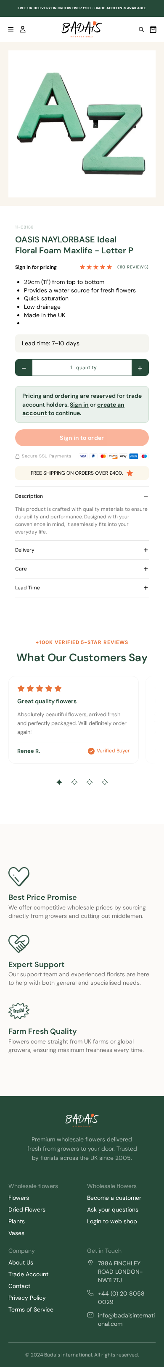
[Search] (141, 29)
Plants (16, 1221)
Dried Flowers (26, 1209)
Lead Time (27, 587)
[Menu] (11, 29)
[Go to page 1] (59, 782)
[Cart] (153, 29)
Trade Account (28, 1274)
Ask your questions (112, 1209)
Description (29, 496)
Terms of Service (30, 1309)
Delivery (24, 550)
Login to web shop (112, 1221)
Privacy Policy (27, 1297)
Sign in (79, 404)
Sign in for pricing (36, 267)
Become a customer (114, 1197)
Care (21, 568)
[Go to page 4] (105, 782)
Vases (16, 1233)
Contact (19, 1286)
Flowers (18, 1197)
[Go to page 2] (74, 782)
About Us (20, 1262)
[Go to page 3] (90, 782)
